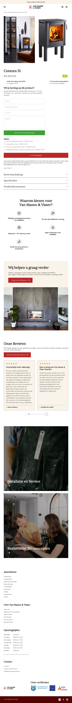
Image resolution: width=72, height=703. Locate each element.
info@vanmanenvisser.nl (12, 671)
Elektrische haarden (10, 581)
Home (5, 12)
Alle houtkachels (14, 12)
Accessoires (7, 594)
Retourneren (8, 614)
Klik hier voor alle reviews (16, 355)
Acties (6, 597)
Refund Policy (8, 622)
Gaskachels (7, 576)
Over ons (7, 609)
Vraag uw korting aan (19, 280)
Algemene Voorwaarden (12, 612)
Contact (6, 666)
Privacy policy (8, 619)
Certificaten (7, 617)
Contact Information (10, 669)
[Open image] (36, 309)
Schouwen (7, 589)
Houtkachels (8, 579)
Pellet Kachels (8, 584)
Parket (6, 592)
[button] (5, 7)
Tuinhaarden (8, 587)
